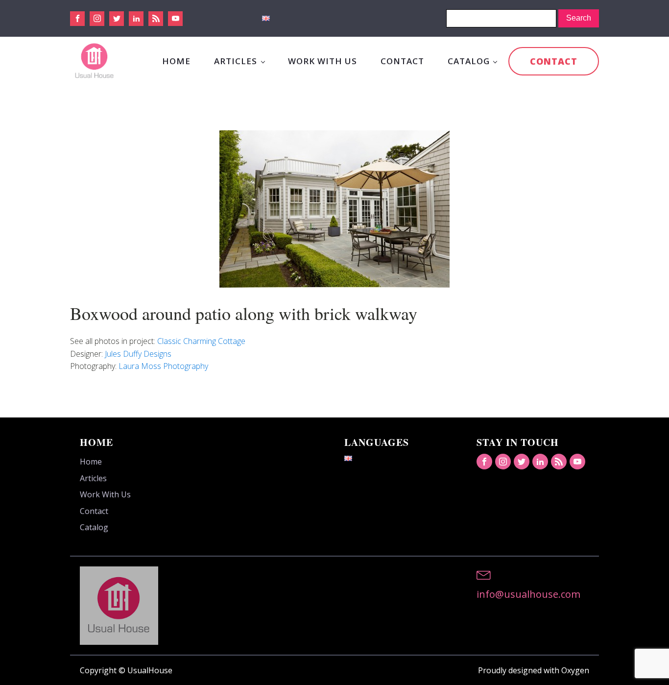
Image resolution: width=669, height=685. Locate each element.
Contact (402, 61)
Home (176, 61)
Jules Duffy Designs (138, 353)
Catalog (469, 61)
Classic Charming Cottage (201, 341)
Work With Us (322, 61)
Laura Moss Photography (163, 366)
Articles (235, 61)
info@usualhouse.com (528, 594)
